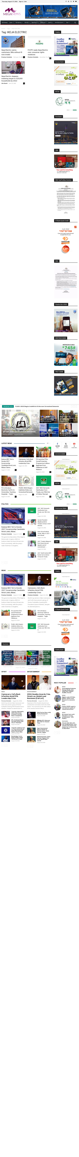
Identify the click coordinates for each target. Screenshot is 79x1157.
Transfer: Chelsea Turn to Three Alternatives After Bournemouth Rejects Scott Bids (18, 730)
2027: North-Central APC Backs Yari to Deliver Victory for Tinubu (44, 555)
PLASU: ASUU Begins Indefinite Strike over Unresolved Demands (26, 490)
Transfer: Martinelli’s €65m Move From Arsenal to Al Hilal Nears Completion (17, 713)
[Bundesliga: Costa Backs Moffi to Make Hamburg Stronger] (5, 739)
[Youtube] (76, 1)
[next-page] (6, 562)
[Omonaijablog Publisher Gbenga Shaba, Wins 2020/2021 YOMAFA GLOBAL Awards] (57, 689)
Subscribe (74, 443)
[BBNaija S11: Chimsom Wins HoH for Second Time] (31, 723)
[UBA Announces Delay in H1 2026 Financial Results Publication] (20, 658)
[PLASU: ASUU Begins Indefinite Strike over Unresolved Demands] (20, 423)
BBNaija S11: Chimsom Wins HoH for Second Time (43, 722)
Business (7, 649)
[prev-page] (2, 562)
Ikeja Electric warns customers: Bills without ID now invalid (11, 52)
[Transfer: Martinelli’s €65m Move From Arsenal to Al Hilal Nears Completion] (5, 714)
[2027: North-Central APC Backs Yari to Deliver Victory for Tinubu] (32, 555)
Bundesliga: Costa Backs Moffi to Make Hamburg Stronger (17, 738)
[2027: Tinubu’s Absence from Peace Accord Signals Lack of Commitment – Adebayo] (32, 543)
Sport (4, 672)
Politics (4, 504)
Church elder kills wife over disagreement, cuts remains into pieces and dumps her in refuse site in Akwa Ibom (69, 725)
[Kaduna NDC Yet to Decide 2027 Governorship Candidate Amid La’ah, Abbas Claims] (9, 452)
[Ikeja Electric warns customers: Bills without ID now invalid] (13, 42)
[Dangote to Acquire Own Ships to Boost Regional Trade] (7, 658)
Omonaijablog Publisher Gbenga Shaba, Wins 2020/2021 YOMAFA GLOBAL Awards (69, 690)
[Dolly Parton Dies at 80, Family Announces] (31, 715)
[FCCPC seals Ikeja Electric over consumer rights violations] (39, 42)
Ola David (4, 83)
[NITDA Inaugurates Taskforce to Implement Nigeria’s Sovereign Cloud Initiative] (49, 416)
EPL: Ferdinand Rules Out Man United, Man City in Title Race (17, 721)
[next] (75, 406)
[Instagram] (68, 1)
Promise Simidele (6, 57)
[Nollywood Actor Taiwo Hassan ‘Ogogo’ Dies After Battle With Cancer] (31, 739)
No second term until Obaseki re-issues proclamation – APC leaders (68, 716)
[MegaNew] (12, 12)
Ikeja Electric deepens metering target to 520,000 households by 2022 (12, 78)
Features (65, 721)
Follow (65, 443)
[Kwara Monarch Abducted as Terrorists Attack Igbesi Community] (68, 416)
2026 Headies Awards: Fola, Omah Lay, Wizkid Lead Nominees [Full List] (38, 696)
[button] (75, 23)
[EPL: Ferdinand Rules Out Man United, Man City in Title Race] (5, 722)
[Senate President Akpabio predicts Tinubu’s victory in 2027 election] (32, 522)
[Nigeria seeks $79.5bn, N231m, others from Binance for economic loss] (57, 698)
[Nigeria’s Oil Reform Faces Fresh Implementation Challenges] (45, 658)
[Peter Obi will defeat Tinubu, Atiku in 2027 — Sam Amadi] (32, 534)
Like (57, 443)
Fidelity (57, 571)
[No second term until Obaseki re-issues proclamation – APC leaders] (57, 715)
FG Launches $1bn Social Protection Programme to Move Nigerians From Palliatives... (17, 614)
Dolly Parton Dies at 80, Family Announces (44, 713)
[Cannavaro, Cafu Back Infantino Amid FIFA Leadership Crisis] (26, 452)
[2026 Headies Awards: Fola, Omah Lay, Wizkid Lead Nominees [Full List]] (39, 682)
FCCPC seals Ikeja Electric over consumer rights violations (38, 52)
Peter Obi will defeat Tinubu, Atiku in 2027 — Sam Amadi (44, 533)
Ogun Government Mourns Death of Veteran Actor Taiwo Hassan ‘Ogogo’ (43, 730)
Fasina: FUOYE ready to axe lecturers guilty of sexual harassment (69, 708)
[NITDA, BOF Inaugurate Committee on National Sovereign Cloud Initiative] (68, 430)
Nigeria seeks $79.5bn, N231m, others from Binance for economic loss (68, 699)
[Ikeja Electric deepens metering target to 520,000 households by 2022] (13, 67)
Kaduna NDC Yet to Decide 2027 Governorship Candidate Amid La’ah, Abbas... (13, 529)
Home (3, 28)
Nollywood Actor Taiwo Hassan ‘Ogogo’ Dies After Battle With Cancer (43, 738)
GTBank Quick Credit (62, 609)
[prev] (72, 406)
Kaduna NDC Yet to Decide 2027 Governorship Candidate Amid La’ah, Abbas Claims (8, 463)
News (4, 426)
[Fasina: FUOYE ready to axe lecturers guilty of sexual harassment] (57, 707)
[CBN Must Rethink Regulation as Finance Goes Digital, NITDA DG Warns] (49, 430)
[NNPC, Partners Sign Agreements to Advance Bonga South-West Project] (33, 658)
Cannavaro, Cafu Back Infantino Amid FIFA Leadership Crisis (26, 461)
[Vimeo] (73, 1)
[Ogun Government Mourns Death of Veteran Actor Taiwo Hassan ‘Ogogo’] (31, 731)
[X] (71, 1)
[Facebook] (66, 1)
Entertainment (33, 672)
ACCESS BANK (60, 454)
